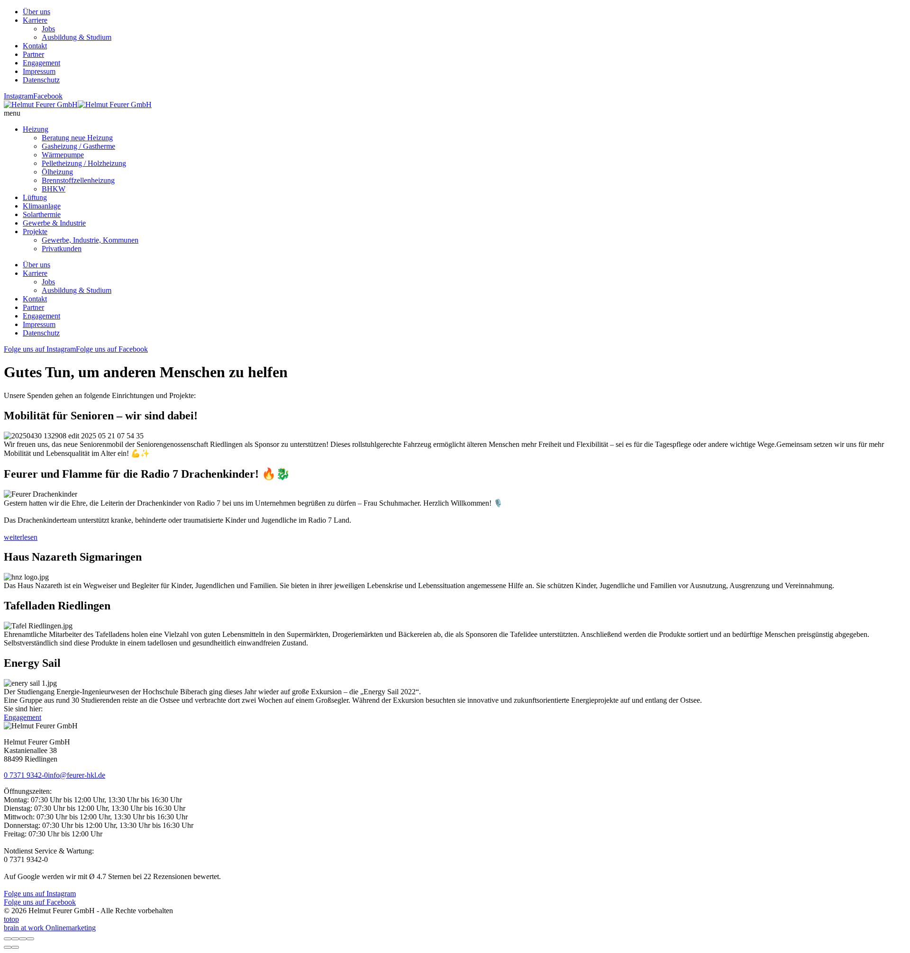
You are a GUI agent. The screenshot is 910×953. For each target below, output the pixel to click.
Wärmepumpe (63, 155)
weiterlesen (20, 537)
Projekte (35, 231)
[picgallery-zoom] (30, 938)
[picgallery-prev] (7, 947)
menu (12, 113)
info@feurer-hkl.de (76, 775)
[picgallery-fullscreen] (23, 938)
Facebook (48, 96)
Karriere (35, 20)
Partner (33, 54)
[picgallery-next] (15, 947)
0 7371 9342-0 (26, 775)
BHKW (53, 189)
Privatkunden (62, 249)
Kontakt (35, 46)
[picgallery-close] (7, 938)
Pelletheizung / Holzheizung (84, 163)
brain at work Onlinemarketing (50, 928)
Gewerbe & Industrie (54, 223)
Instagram (18, 96)
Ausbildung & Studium (76, 37)
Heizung (35, 129)
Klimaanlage (42, 206)
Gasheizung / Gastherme (78, 146)
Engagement (41, 63)
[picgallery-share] (15, 938)
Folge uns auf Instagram (40, 349)
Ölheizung (57, 172)
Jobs (48, 29)
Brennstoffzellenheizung (78, 180)
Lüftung (35, 197)
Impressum (39, 71)
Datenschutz (41, 80)
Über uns (36, 12)
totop (11, 919)
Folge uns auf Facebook (112, 349)
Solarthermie (42, 214)
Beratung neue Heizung (77, 138)
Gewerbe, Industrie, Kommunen (90, 240)
